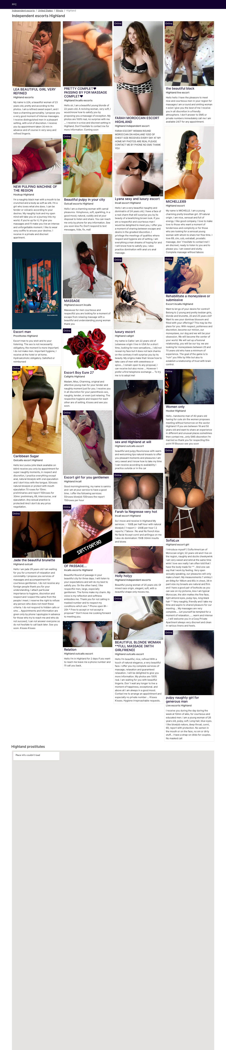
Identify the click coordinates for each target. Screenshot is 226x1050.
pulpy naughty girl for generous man (182, 699)
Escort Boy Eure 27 (79, 372)
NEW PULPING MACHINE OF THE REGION (35, 188)
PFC (14, 4)
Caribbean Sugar (26, 456)
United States (45, 10)
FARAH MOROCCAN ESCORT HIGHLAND (137, 120)
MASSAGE (72, 301)
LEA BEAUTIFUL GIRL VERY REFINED (34, 91)
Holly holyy (123, 576)
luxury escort (125, 332)
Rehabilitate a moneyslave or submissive (188, 298)
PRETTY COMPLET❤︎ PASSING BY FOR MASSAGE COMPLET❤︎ (85, 92)
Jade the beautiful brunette (34, 560)
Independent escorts (23, 10)
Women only (175, 407)
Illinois (59, 10)
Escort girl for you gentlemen (86, 477)
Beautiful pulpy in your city (84, 199)
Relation (70, 649)
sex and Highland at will (133, 442)
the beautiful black (180, 88)
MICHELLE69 (176, 201)
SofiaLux (172, 540)
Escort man (22, 332)
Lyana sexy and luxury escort (137, 199)
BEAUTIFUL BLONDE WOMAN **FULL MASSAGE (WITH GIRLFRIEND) (138, 646)
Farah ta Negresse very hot (136, 512)
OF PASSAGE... (75, 566)
